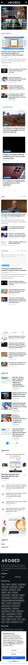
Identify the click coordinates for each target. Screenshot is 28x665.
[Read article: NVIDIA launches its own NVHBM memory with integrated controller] (4, 70)
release (13, 611)
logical (20, 597)
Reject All (14, 654)
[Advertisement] (14, 318)
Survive (14, 619)
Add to (8, 584)
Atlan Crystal (5, 587)
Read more (6, 65)
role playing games (11, 614)
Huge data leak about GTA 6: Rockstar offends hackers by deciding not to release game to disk (16, 510)
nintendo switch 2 (6, 606)
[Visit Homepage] (14, 2)
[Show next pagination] (20, 443)
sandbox (19, 614)
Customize (13, 650)
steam (3, 619)
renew (3, 614)
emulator (4, 592)
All (21, 196)
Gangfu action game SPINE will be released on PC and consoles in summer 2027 (14, 156)
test (19, 619)
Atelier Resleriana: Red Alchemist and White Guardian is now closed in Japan (17, 79)
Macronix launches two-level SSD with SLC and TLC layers (17, 337)
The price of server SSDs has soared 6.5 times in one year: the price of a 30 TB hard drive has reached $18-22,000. (17, 345)
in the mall (14, 597)
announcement (21, 584)
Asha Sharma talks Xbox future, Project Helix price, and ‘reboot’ (11, 26)
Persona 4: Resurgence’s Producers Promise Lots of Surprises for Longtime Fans (16, 87)
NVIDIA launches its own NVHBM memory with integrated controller (17, 70)
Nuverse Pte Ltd (16, 606)
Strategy (9, 619)
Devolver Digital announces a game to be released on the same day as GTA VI (17, 291)
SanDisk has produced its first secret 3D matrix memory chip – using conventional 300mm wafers (18, 355)
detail (19, 589)
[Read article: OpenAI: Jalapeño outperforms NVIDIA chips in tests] (4, 243)
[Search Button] (26, 2)
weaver (8, 622)
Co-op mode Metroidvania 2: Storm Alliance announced (17, 227)
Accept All (13, 658)
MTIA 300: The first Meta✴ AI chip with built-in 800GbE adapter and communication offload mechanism (12, 53)
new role (9, 603)
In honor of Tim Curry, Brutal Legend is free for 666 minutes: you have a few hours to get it (17, 235)
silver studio (18, 616)
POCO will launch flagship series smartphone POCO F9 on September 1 (14, 183)
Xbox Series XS (15, 622)
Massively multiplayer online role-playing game (13, 600)
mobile (3, 603)
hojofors (22, 595)
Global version (15, 595)
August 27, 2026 (13, 57)
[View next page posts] (15, 191)
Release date (20, 611)
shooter (3, 616)
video (3, 622)
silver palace (10, 616)
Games (4, 8)
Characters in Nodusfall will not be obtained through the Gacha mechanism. (14, 269)
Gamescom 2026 (6, 595)
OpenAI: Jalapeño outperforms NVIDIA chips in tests (17, 242)
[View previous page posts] (13, 191)
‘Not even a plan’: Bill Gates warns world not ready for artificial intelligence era (13, 215)
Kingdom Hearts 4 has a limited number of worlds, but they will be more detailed (11, 14)
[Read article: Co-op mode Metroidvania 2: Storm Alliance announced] (4, 228)
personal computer (6, 608)
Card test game (13, 587)
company (21, 587)
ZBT (21, 622)
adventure (14, 584)
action (3, 584)
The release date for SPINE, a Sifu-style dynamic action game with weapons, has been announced (17, 96)
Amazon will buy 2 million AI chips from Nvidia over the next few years (17, 283)
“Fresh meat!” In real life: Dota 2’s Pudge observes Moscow (17, 363)
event (9, 592)
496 (17, 443)
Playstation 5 (16, 608)
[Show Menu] (2, 2)
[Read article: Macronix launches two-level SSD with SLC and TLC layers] (14, 463)
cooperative (4, 589)
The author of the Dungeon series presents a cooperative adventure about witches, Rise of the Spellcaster (17, 300)
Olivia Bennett (5, 57)
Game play (15, 592)
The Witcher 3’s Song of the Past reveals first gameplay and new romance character (14, 130)
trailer (23, 619)
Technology (5, 22)
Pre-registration (5, 611)
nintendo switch (16, 603)
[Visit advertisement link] (14, 526)
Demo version (12, 589)
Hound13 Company (6, 597)
